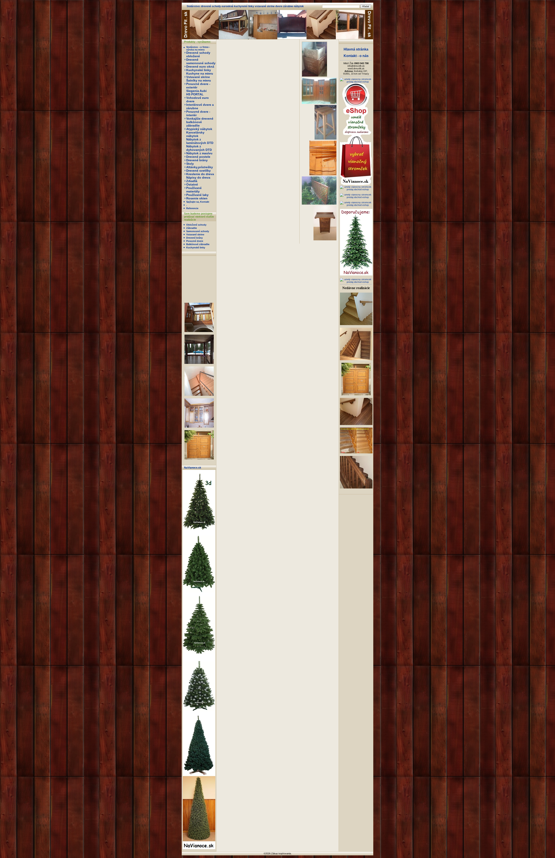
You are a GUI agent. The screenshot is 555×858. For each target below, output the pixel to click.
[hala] (319, 103)
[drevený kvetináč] (315, 76)
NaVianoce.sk (192, 467)
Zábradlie (191, 228)
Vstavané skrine (195, 234)
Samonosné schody (197, 231)
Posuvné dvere (194, 241)
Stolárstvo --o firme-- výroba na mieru (198, 48)
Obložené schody (196, 224)
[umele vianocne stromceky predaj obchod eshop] (199, 848)
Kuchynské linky (195, 247)
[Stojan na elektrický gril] (324, 239)
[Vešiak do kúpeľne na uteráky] (322, 174)
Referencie (192, 208)
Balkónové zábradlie (197, 244)
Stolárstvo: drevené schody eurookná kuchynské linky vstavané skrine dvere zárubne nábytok (245, 6)
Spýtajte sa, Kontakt (197, 201)
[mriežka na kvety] (319, 203)
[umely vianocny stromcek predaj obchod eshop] (356, 81)
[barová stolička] (325, 138)
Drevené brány (194, 237)
